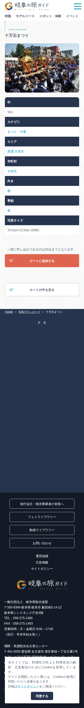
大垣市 (19, 151)
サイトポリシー (42, 568)
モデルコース (25, 16)
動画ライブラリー (42, 530)
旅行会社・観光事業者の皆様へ (42, 504)
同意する (42, 696)
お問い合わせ (42, 543)
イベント (72, 16)
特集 (8, 16)
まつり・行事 (16, 131)
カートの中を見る (42, 289)
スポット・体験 (50, 16)
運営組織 (42, 556)
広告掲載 (42, 562)
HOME (9, 311)
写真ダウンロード (29, 311)
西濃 (10, 151)
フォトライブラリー (42, 517)
